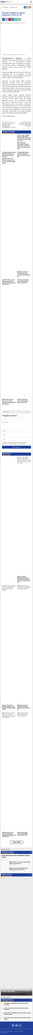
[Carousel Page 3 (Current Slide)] (29, 994)
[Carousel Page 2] (28, 994)
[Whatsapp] (16, 19)
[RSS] (30, 7)
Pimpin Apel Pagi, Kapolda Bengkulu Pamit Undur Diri (22, 401)
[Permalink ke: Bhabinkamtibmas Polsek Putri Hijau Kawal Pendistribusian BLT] (24, 211)
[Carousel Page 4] (30, 994)
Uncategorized (11, 16)
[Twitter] (27, 7)
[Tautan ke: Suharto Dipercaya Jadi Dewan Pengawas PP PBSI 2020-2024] (16, 936)
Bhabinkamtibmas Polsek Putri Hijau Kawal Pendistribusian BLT (23, 707)
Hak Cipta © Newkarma (7, 1031)
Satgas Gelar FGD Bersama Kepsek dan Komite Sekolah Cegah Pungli (8, 707)
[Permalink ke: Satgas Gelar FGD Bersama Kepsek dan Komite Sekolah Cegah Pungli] (9, 154)
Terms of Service (19, 1031)
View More (16, 842)
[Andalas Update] (7, 1)
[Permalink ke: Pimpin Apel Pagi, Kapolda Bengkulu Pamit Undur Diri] (24, 338)
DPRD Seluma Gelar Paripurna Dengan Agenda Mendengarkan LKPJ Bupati (9, 834)
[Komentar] (19, 19)
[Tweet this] (6, 19)
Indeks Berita (4, 1032)
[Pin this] (9, 19)
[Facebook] (25, 7)
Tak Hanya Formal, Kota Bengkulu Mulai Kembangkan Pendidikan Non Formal (8, 124)
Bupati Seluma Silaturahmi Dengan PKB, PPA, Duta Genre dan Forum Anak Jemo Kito (23, 145)
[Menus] (31, 2)
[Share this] (3, 19)
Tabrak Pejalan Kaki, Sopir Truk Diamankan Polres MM (25, 124)
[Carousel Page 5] (31, 994)
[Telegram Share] (13, 19)
